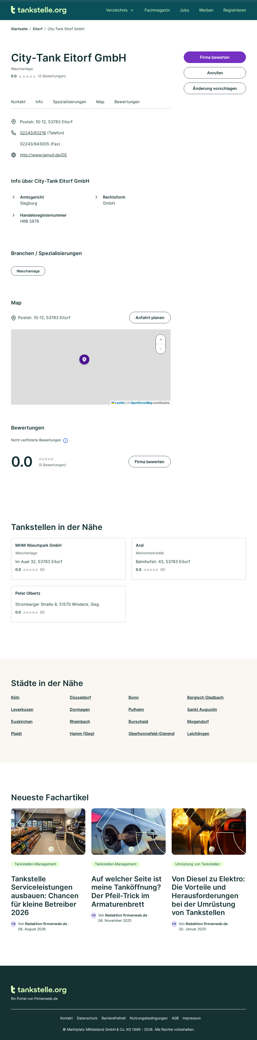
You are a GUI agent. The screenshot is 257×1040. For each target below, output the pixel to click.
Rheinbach (80, 721)
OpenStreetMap (141, 402)
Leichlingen (198, 733)
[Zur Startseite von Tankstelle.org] (38, 10)
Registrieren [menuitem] (234, 10)
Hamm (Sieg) (82, 733)
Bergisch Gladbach (205, 697)
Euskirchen (22, 721)
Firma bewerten (149, 461)
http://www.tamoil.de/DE (43, 154)
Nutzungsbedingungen (149, 1018)
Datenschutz (87, 1018)
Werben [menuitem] (206, 10)
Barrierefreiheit (114, 1018)
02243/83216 (33, 132)
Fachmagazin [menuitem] (157, 10)
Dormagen (80, 709)
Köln (15, 697)
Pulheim (136, 709)
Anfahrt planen (150, 317)
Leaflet (119, 402)
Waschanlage (28, 271)
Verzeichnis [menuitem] (116, 10)
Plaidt (16, 733)
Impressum (192, 1018)
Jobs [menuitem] (184, 10)
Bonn (133, 697)
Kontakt (66, 1018)
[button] (84, 360)
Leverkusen (22, 709)
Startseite (19, 29)
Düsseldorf (80, 697)
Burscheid (138, 721)
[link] (68, 559)
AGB (175, 1018)
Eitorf (37, 29)
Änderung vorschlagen (215, 88)
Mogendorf (198, 721)
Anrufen (215, 72)
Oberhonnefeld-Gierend (151, 733)
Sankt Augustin (202, 709)
